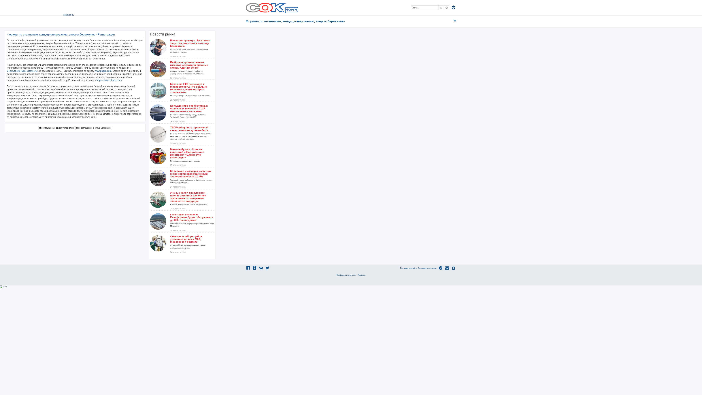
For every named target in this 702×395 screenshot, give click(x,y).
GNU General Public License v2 (22, 70)
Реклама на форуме (427, 268)
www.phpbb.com (103, 70)
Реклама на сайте (408, 268)
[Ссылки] (455, 21)
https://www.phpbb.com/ (109, 80)
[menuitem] (453, 7)
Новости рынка (162, 34)
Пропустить (68, 15)
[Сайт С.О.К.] (272, 8)
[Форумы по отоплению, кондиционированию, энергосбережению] (291, 10)
